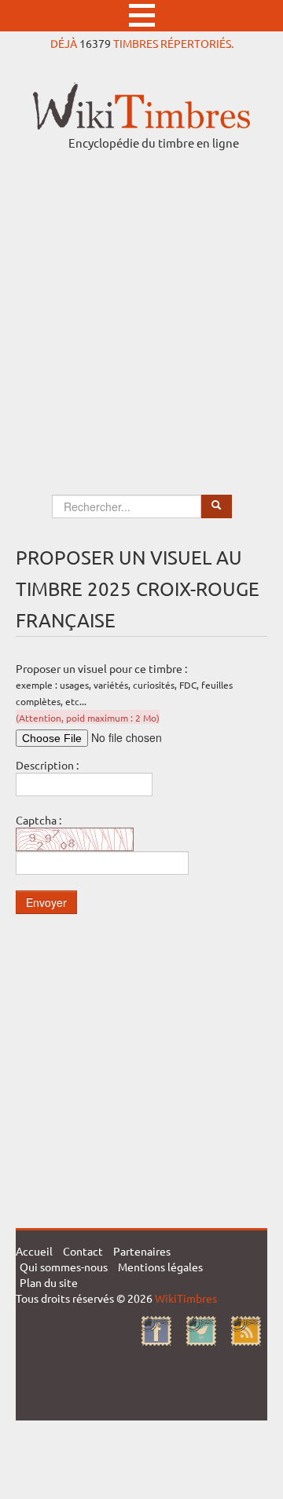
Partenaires (142, 1251)
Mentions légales (160, 1267)
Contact (83, 1251)
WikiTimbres (186, 1298)
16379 (95, 43)
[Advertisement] (141, 307)
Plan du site (49, 1282)
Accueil (34, 1251)
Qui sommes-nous (64, 1267)
